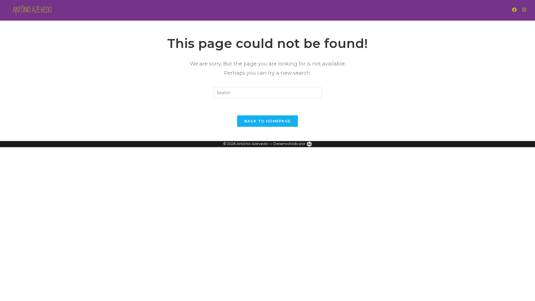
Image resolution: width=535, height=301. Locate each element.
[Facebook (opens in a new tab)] (520, 10)
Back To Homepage (267, 121)
